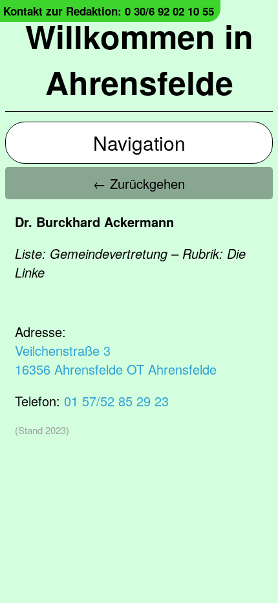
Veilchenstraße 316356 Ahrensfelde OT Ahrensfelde (116, 359)
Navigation (139, 143)
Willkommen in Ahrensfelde (139, 59)
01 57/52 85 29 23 (116, 400)
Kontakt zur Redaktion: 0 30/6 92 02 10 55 (108, 11)
